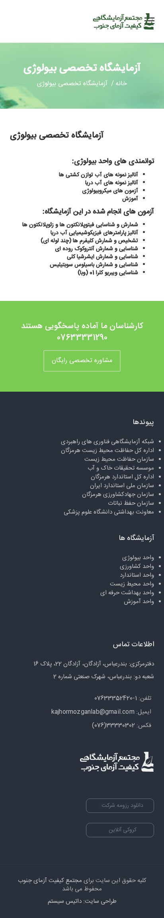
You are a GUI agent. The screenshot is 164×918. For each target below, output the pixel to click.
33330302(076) (113, 726)
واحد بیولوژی (138, 558)
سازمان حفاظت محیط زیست (119, 459)
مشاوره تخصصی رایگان (82, 360)
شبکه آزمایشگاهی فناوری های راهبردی (107, 442)
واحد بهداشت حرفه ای (127, 593)
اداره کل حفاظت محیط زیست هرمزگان (107, 451)
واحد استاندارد (137, 575)
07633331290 (82, 337)
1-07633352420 (115, 698)
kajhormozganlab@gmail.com (93, 712)
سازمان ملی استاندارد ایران (122, 486)
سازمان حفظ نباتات (131, 503)
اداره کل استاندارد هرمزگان (122, 477)
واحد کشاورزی (137, 567)
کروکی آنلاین (123, 830)
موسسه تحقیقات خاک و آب (121, 468)
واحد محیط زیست (132, 584)
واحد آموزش (139, 602)
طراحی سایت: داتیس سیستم (82, 901)
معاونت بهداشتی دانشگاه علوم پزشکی (109, 512)
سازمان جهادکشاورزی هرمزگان (118, 495)
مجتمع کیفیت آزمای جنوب (50, 881)
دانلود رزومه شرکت (122, 805)
